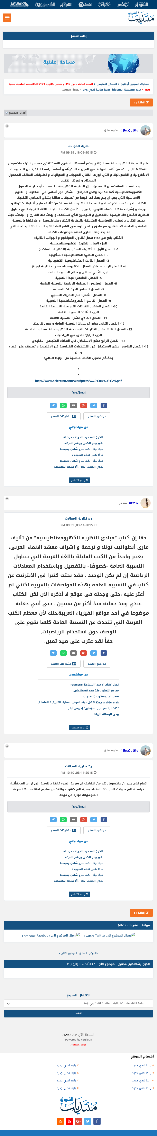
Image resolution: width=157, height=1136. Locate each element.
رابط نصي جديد (141, 1065)
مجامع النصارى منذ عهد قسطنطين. (96, 690)
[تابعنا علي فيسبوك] (97, 1121)
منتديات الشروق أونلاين (135, 84)
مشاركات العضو (61, 416)
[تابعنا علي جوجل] (78, 1121)
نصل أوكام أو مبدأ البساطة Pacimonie (95, 684)
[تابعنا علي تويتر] (87, 1121)
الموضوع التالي (69, 953)
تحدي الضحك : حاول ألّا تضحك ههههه (78, 466)
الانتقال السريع (79, 995)
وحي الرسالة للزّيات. (106, 714)
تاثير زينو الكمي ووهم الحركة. (83, 443)
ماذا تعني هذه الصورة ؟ (87, 454)
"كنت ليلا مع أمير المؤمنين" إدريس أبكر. (93, 708)
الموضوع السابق (87, 953)
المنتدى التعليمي (107, 84)
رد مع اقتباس (78, 480)
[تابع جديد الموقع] (60, 1121)
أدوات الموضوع (17, 113)
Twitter (89, 936)
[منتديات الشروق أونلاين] (141, 22)
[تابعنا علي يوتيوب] (69, 1121)
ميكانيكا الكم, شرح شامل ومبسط (81, 448)
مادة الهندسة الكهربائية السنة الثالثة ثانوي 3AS (112, 89)
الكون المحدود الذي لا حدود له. (83, 437)
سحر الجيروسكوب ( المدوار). (101, 696)
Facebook (29, 936)
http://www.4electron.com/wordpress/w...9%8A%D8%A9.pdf (78, 381)
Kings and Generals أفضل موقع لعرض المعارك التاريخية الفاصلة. (78, 702)
